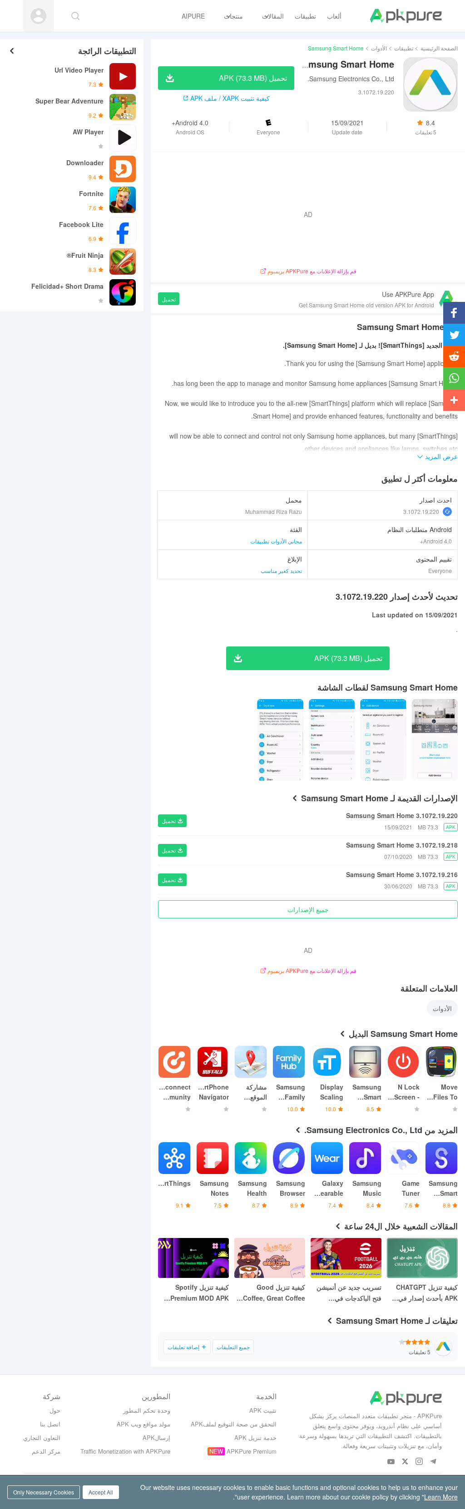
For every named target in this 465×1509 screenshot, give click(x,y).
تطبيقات (403, 48)
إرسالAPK (156, 1437)
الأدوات (379, 48)
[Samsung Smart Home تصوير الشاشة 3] (280, 740)
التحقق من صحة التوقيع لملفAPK (234, 1424)
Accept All (101, 1492)
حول (54, 1410)
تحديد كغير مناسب (281, 570)
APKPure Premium (252, 1451)
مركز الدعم (46, 1451)
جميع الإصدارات (308, 909)
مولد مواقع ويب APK (143, 1424)
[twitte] (405, 1462)
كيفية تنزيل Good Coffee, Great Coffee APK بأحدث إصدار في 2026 (274, 1292)
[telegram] (433, 1462)
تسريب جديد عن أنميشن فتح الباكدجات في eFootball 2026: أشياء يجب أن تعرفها (349, 1292)
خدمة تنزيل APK (255, 1437)
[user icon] (38, 16)
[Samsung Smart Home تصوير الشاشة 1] (383, 740)
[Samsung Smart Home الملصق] (435, 740)
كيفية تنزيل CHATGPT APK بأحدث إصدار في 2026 (427, 1292)
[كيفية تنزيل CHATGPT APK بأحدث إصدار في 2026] (422, 1258)
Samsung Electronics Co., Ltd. (350, 78)
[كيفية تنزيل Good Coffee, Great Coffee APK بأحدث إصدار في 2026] (269, 1258)
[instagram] (419, 1462)
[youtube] (391, 1462)
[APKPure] (406, 16)
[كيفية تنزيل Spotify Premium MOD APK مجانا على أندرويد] (193, 1258)
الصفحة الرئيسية (439, 48)
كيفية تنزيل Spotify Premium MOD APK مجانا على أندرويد (199, 1292)
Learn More (441, 1496)
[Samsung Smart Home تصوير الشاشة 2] (332, 740)
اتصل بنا (50, 1424)
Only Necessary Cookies (43, 1492)
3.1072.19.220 (421, 511)
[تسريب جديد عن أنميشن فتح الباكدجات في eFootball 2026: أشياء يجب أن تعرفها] (346, 1258)
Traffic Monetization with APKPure (125, 1451)
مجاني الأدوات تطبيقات (276, 541)
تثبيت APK (263, 1410)
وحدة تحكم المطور (146, 1410)
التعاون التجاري (41, 1437)
